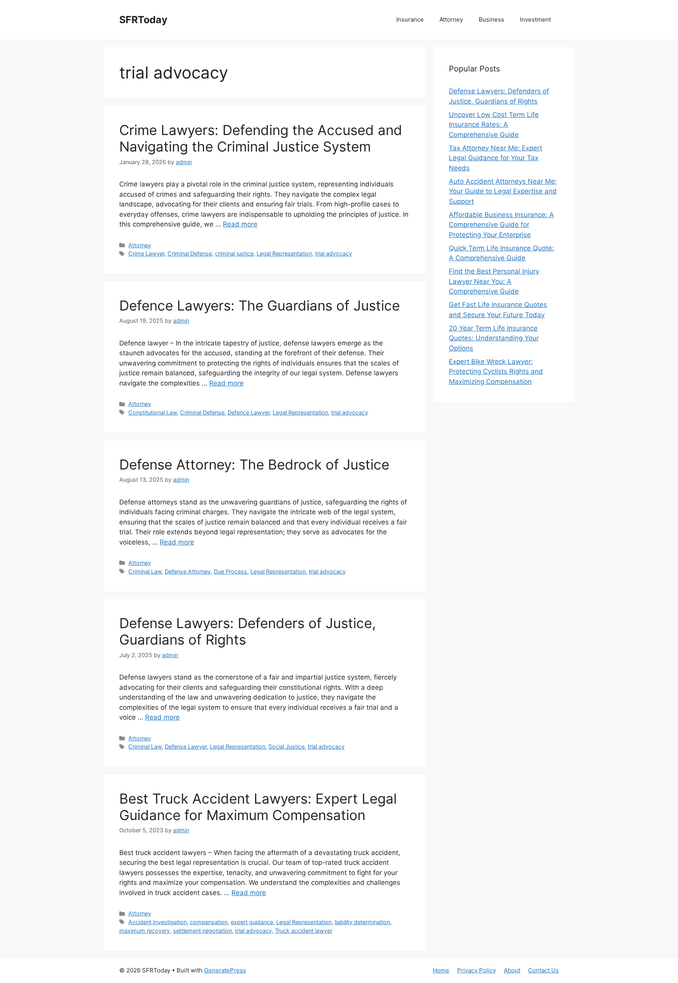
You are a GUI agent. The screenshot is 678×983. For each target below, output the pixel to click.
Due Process (230, 571)
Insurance (410, 19)
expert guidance (252, 922)
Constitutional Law (152, 412)
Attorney (451, 19)
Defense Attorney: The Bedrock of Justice (254, 464)
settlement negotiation (202, 930)
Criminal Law (145, 571)
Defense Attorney (188, 571)
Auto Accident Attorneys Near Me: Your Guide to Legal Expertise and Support (503, 191)
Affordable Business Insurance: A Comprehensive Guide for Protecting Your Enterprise (501, 225)
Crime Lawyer (146, 253)
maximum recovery (144, 930)
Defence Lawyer (249, 412)
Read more (240, 224)
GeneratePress (225, 970)
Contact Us (543, 970)
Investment (535, 19)
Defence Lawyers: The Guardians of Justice (259, 305)
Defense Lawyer (186, 746)
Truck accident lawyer (303, 930)
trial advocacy (333, 253)
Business (491, 19)
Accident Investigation (157, 922)
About (512, 970)
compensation (209, 922)
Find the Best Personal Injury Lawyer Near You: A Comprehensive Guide (494, 281)
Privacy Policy (476, 970)
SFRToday (143, 20)
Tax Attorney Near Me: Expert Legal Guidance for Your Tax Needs (495, 158)
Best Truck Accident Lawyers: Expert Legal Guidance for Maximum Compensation (258, 806)
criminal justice (234, 253)
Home (441, 970)
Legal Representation (284, 253)
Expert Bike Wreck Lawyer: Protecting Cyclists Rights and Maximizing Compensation (496, 372)
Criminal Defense (190, 253)
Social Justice (286, 746)
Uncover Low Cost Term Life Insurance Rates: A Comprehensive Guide (494, 125)
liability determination (362, 922)
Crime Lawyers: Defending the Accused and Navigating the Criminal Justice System (260, 138)
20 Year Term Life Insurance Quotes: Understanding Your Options (494, 338)
